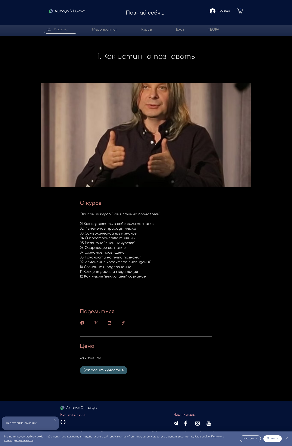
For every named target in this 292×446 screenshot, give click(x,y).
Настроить (250, 438)
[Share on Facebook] (82, 322)
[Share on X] (96, 322)
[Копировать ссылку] (123, 322)
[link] (240, 10)
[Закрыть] (286, 439)
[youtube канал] (176, 423)
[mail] (63, 422)
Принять (272, 438)
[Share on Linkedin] (109, 322)
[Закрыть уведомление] (55, 420)
